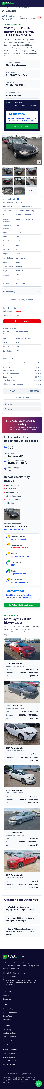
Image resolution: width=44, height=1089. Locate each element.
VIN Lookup (7, 1029)
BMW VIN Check (9, 1057)
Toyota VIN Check (9, 1037)
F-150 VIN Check (9, 1064)
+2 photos (32, 191)
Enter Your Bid (8, 358)
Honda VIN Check (9, 1033)
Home (4, 8)
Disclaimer (7, 1020)
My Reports (7, 1044)
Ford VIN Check (8, 1040)
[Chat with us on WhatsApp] (38, 1083)
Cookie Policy (7, 1016)
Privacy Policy (8, 1009)
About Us (6, 995)
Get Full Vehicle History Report (21, 605)
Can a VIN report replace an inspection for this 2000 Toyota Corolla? (20, 931)
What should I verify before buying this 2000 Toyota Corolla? (20, 908)
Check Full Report (22, 127)
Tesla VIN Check (9, 1054)
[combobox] (22, 384)
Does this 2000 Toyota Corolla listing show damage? (20, 919)
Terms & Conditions (10, 1012)
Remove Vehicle (23, 321)
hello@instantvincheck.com (16, 973)
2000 (25, 8)
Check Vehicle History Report (23, 397)
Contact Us (7, 999)
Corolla (18, 8)
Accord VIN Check (9, 1061)
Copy (10, 409)
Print (10, 404)
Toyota (11, 8)
